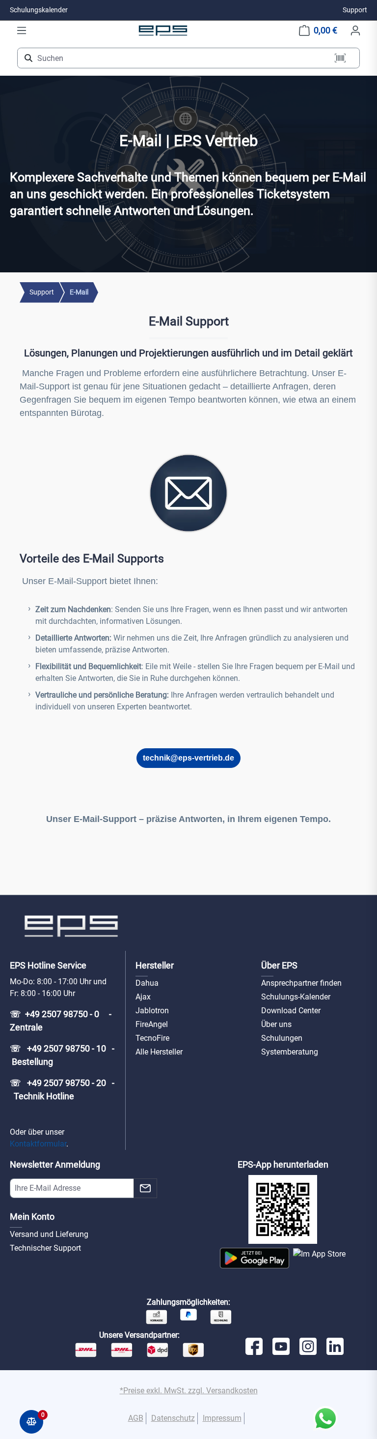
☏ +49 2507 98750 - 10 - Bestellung (62, 1055)
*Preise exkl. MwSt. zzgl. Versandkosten (189, 1390)
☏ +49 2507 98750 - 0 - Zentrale (61, 1020)
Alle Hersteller (159, 1052)
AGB (135, 1418)
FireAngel (151, 1024)
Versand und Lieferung (49, 1234)
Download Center (291, 1010)
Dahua (147, 983)
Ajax (143, 996)
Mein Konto (32, 1216)
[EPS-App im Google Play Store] (254, 1258)
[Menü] (21, 30)
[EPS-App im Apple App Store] (319, 1258)
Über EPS (279, 965)
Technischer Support (45, 1248)
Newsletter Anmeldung (55, 1164)
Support (355, 10)
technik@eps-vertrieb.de (188, 758)
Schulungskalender (39, 10)
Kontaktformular (38, 1143)
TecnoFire (152, 1038)
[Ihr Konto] (355, 30)
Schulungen (281, 1038)
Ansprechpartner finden (301, 983)
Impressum (222, 1418)
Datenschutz (173, 1418)
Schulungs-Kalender (295, 996)
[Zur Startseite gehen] (163, 30)
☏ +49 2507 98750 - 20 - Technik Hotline (62, 1089)
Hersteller (154, 965)
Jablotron (152, 1010)
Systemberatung (289, 1052)
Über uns (276, 1024)
